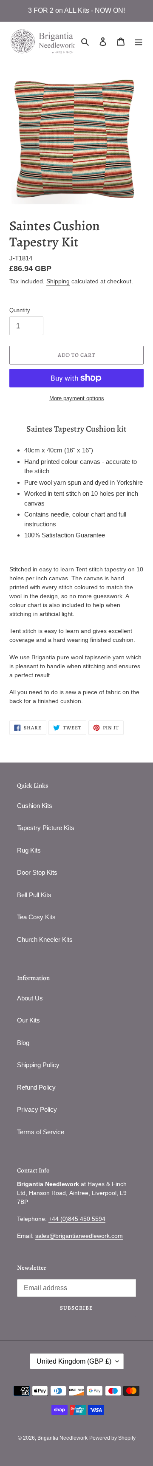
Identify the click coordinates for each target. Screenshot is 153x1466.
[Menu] (138, 41)
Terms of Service (40, 1132)
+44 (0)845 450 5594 (76, 1218)
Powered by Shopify (112, 1438)
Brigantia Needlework (62, 1438)
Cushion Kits (34, 805)
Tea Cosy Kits (36, 917)
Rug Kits (29, 850)
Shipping (58, 281)
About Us (30, 998)
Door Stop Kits (37, 872)
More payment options (76, 398)
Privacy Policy (37, 1109)
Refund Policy (36, 1087)
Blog (23, 1042)
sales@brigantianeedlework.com (79, 1235)
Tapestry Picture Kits (45, 827)
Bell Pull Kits (34, 894)
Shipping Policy (38, 1064)
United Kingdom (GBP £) (74, 1361)
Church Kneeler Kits (45, 939)
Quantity (19, 310)
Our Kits (28, 1020)
